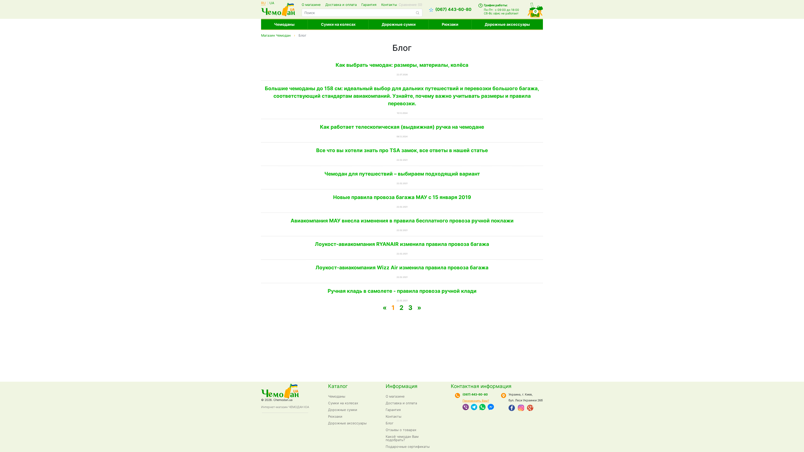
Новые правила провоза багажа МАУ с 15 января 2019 (402, 197)
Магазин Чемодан (276, 35)
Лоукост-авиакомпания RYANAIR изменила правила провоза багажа (402, 244)
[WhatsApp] (482, 407)
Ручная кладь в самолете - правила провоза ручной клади (402, 291)
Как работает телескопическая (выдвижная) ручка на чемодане (402, 127)
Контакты (389, 5)
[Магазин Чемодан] (278, 9)
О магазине (311, 5)
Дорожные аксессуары (507, 24)
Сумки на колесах (338, 24)
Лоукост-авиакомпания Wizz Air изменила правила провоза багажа (402, 268)
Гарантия (368, 5)
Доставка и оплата (341, 5)
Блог (389, 423)
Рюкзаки (450, 24)
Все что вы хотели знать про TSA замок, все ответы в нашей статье (402, 150)
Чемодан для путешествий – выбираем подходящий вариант (402, 174)
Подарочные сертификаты (408, 446)
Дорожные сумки (399, 24)
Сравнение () (410, 5)
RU (263, 3)
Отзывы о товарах (401, 430)
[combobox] (362, 13)
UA (271, 3)
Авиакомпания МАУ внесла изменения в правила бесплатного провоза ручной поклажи (402, 221)
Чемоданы (284, 24)
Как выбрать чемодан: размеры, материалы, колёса (402, 65)
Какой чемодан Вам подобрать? (402, 438)
